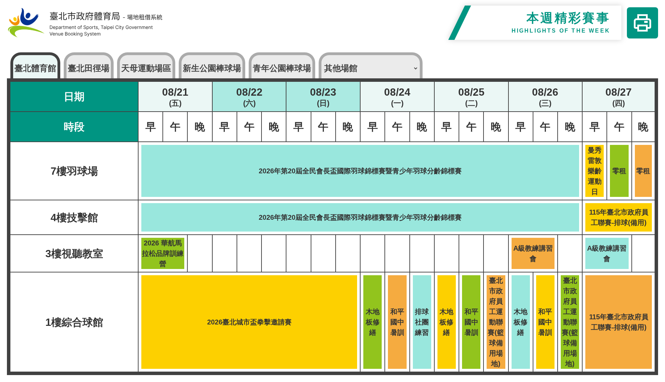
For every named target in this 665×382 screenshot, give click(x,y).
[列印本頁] (642, 22)
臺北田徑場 (88, 68)
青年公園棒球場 (282, 68)
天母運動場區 (146, 68)
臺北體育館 (35, 68)
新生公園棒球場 (212, 68)
